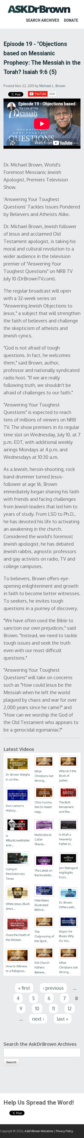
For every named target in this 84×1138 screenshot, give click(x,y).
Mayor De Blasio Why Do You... (66, 936)
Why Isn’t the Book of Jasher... (67, 775)
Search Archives (42, 20)
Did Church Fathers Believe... (42, 967)
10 (37, 1008)
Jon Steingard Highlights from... (68, 872)
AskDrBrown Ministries (38, 1131)
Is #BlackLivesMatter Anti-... (18, 840)
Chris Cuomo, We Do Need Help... (43, 806)
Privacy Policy (64, 1131)
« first (24, 988)
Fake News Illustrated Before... (42, 905)
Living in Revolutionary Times (15, 873)
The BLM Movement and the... (66, 806)
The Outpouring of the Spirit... (44, 936)
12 (70, 1008)
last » (62, 1019)
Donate (71, 20)
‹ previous (53, 988)
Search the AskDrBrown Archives (40, 1044)
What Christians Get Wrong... (44, 775)
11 (53, 1008)
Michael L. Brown (52, 86)
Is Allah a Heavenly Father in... (66, 839)
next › (38, 1019)
